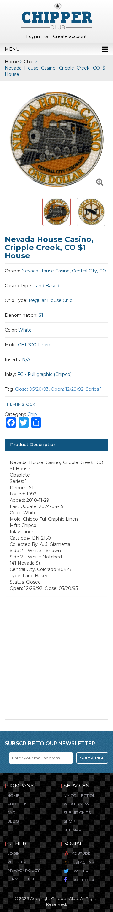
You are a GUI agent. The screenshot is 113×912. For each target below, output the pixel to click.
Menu (12, 49)
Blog (13, 821)
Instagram (83, 862)
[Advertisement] (56, 662)
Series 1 (94, 389)
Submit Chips (77, 812)
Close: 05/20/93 (32, 389)
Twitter (80, 871)
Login (13, 853)
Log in (33, 36)
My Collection (80, 795)
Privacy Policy (23, 870)
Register (16, 861)
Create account (70, 36)
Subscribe (92, 757)
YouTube (81, 853)
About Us (17, 804)
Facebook (83, 879)
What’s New (76, 804)
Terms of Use (21, 878)
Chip (29, 61)
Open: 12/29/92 (67, 389)
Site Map (73, 829)
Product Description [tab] (33, 444)
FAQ (11, 812)
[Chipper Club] (56, 16)
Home (12, 61)
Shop (69, 821)
